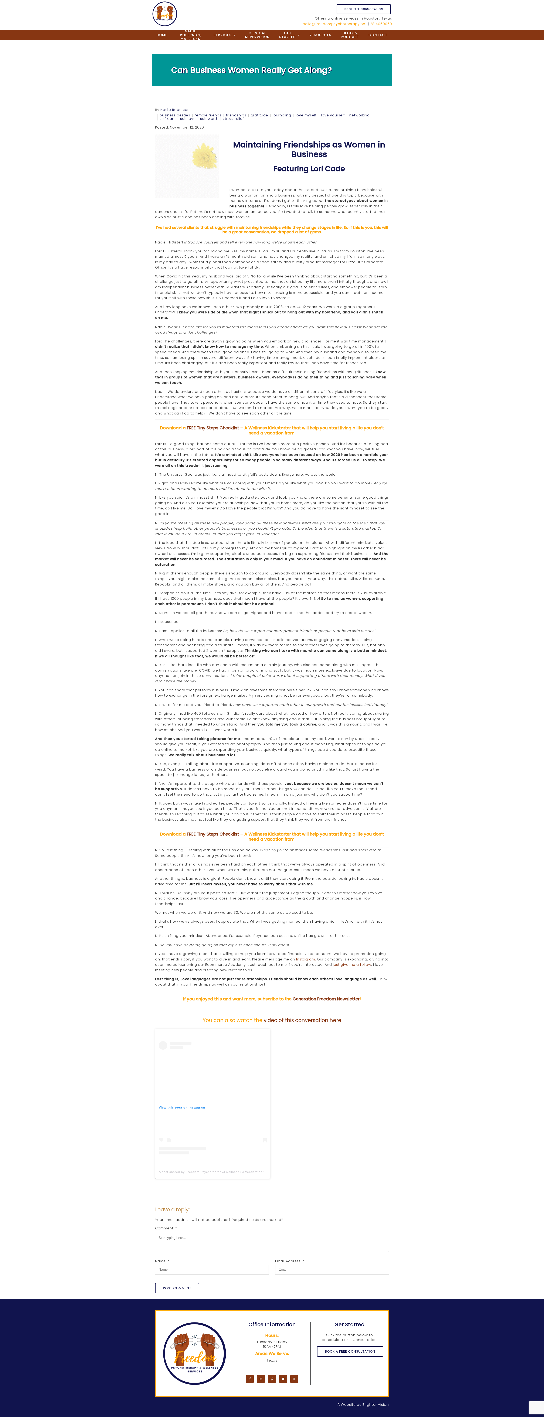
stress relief (233, 118)
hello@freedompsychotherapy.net (335, 23)
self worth (209, 118)
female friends (208, 115)
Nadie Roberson (175, 110)
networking (359, 115)
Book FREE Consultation (363, 9)
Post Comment (177, 1288)
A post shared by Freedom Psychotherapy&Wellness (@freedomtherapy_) (215, 1172)
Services (223, 35)
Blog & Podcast (350, 35)
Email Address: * (290, 1261)
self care (168, 118)
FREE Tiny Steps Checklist (213, 428)
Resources (320, 35)
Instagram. (306, 959)
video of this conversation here (302, 1020)
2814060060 (381, 23)
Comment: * (166, 1228)
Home (162, 35)
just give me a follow (352, 964)
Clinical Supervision (257, 35)
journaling (282, 115)
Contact (377, 35)
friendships (236, 115)
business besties (175, 115)
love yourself (333, 115)
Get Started (287, 35)
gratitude (259, 115)
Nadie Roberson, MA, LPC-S (190, 35)
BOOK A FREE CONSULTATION (350, 1351)
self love (188, 118)
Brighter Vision (376, 1404)
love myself (306, 115)
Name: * (162, 1261)
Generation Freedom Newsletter (326, 999)
